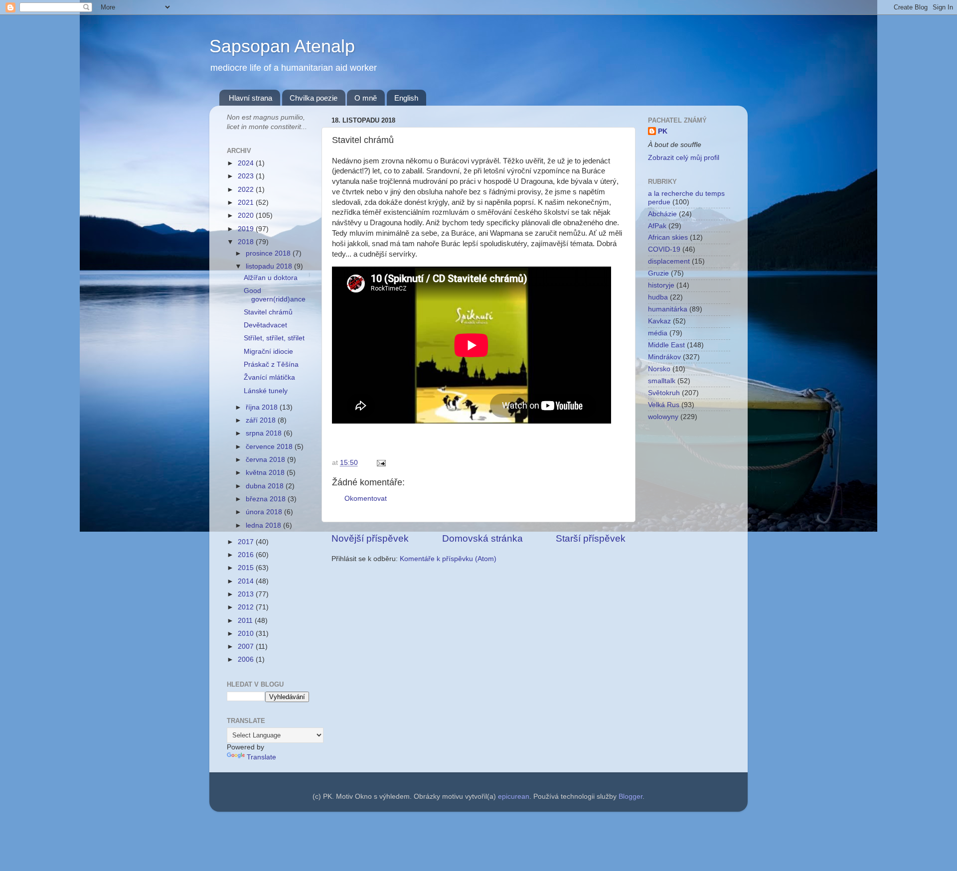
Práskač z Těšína (271, 364)
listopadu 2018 (270, 266)
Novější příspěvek (370, 538)
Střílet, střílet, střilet (274, 338)
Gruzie (658, 273)
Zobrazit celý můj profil (683, 157)
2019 (247, 229)
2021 (247, 202)
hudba (658, 297)
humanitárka (667, 309)
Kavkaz (659, 321)
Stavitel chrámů (268, 312)
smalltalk (661, 381)
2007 (247, 646)
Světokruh (664, 393)
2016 (247, 555)
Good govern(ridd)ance (275, 294)
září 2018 (262, 420)
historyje (661, 285)
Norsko (659, 369)
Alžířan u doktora (271, 278)
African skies (668, 237)
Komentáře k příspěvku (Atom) (448, 559)
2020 (247, 215)
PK (662, 131)
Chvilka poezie (313, 98)
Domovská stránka (482, 538)
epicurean (513, 796)
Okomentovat (365, 498)
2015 (247, 568)
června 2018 (266, 459)
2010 (247, 633)
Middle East (666, 345)
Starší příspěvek (591, 538)
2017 (247, 542)
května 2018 (266, 472)
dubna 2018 (266, 486)
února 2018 (265, 512)
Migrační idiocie (268, 351)
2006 (247, 659)
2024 (247, 163)
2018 (247, 242)
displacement (669, 261)
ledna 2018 (264, 525)
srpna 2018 (265, 433)
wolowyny (663, 417)
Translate (261, 757)
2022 (247, 189)
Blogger (630, 796)
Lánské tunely (266, 391)
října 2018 (263, 407)
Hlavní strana (250, 98)
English (406, 98)
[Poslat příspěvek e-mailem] (379, 462)
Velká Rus (663, 405)
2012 (247, 607)
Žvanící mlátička (269, 377)
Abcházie (662, 214)
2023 (247, 176)
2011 (246, 620)
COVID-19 (664, 249)
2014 (247, 581)
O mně (365, 98)
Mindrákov (664, 357)
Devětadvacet (265, 325)
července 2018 (270, 446)
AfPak (657, 226)
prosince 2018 (269, 253)
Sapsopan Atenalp (282, 46)
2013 (247, 594)
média (657, 333)
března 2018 (267, 499)
